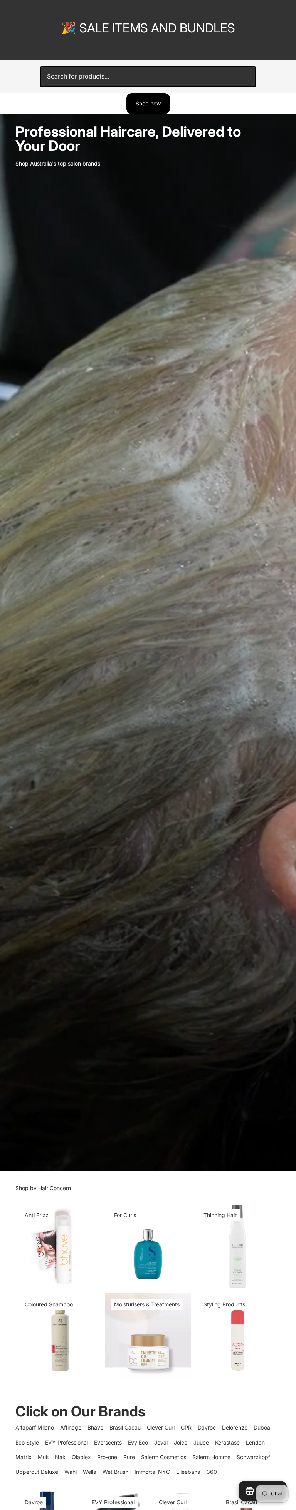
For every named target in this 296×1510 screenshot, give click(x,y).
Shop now (148, 103)
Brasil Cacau (125, 1427)
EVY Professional (66, 1442)
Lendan (255, 1442)
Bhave (95, 1427)
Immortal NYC (152, 1471)
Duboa (262, 1427)
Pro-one (107, 1457)
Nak (60, 1457)
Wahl (70, 1471)
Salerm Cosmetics (163, 1457)
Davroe (207, 1427)
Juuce (201, 1442)
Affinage (70, 1427)
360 (212, 1471)
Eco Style (27, 1442)
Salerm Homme (211, 1457)
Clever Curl (161, 1427)
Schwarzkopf (253, 1457)
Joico (180, 1442)
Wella (89, 1471)
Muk (43, 1457)
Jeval (161, 1442)
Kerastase (227, 1442)
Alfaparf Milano (34, 1427)
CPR (186, 1427)
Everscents (108, 1442)
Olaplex (81, 1457)
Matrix (23, 1457)
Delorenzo (234, 1427)
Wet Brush (115, 1471)
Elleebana (188, 1471)
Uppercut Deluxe (36, 1471)
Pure (129, 1457)
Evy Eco (138, 1442)
